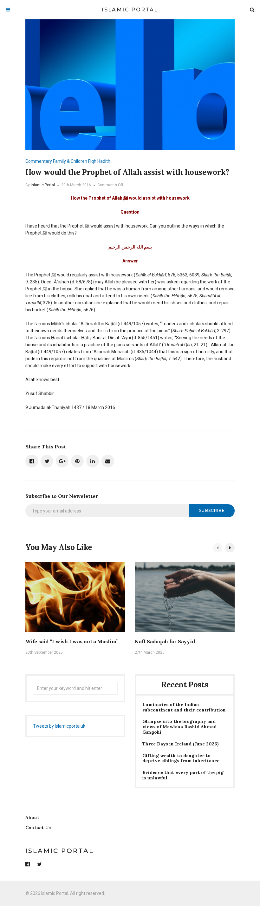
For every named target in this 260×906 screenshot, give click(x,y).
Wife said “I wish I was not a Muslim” (72, 641)
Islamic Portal (130, 10)
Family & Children (70, 161)
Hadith (103, 161)
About (32, 817)
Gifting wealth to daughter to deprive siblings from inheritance (180, 758)
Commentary (38, 161)
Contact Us (38, 827)
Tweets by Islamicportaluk (59, 726)
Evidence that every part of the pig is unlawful (183, 775)
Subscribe (212, 510)
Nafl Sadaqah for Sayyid (165, 641)
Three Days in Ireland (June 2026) (180, 744)
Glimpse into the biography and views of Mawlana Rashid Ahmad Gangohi (179, 727)
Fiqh (92, 161)
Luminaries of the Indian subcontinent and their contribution (184, 707)
